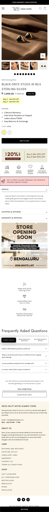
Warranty (7, 458)
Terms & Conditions (12, 465)
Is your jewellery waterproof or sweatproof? (18, 363)
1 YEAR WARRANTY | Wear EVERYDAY (24, 2)
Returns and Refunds (13, 449)
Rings (4, 487)
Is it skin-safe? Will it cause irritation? (16, 370)
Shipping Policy (10, 452)
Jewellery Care (9, 455)
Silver (9, 132)
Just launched (9, 474)
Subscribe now (24, 395)
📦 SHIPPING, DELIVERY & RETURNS (40, 340)
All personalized (10, 477)
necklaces (7, 490)
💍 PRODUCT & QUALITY (8, 340)
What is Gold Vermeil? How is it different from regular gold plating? (21, 356)
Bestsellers (8, 480)
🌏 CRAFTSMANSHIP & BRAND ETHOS (24, 340)
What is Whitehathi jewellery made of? (16, 349)
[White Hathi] (21, 8)
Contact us (7, 461)
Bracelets (7, 484)
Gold (4, 132)
